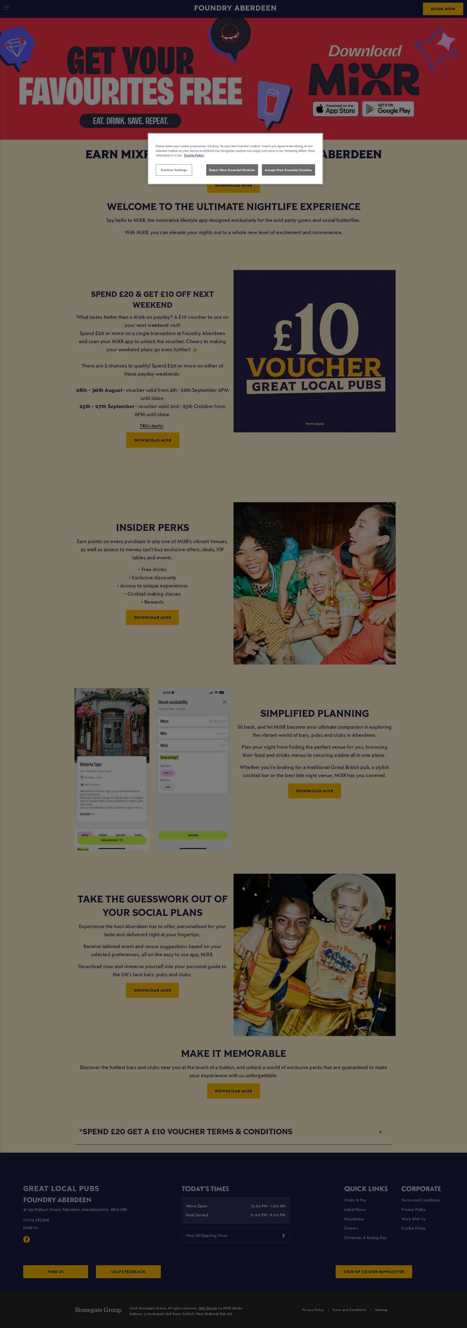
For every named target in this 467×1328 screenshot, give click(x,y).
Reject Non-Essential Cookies (232, 170)
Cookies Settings (174, 170)
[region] (235, 159)
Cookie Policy (194, 155)
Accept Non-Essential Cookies (288, 170)
